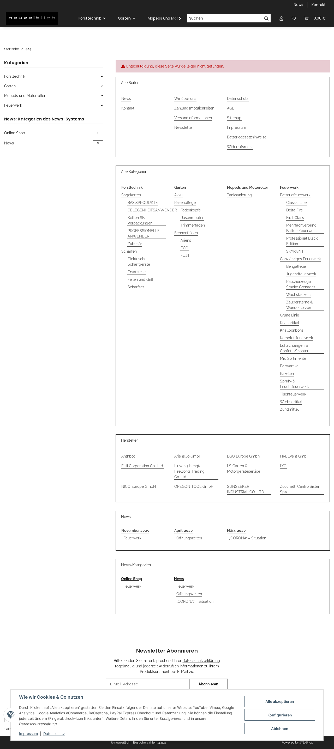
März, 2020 (236, 530)
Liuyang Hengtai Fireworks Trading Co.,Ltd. (189, 471)
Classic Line (296, 202)
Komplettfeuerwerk (296, 338)
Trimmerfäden (193, 225)
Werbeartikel (291, 402)
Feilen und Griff (140, 279)
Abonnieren (208, 684)
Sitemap (234, 118)
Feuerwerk (132, 538)
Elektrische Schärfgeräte (139, 261)
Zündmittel (289, 409)
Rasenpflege (185, 202)
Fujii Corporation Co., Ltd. (142, 466)
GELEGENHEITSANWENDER (152, 210)
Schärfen (129, 251)
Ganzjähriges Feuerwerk (300, 259)
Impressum (28, 733)
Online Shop (131, 579)
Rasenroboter (192, 218)
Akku (178, 195)
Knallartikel (289, 323)
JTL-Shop (306, 742)
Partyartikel (290, 366)
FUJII (185, 255)
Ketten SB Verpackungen (140, 220)
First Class (295, 218)
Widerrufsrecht (240, 147)
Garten (10, 86)
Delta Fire (294, 210)
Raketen (287, 374)
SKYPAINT (295, 251)
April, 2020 (183, 530)
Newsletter (183, 127)
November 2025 (135, 530)
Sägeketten (131, 195)
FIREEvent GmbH (294, 456)
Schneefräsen (186, 233)
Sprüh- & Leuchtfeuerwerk (294, 384)
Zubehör (135, 244)
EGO (184, 248)
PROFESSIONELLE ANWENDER (144, 233)
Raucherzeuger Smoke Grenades (300, 284)
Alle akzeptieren (279, 701)
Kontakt (319, 4)
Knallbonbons (291, 330)
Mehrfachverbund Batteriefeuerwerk (301, 228)
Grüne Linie (289, 315)
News (298, 4)
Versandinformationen (193, 118)
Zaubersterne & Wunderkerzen (299, 305)
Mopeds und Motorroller (24, 96)
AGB (230, 108)
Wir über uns (185, 98)
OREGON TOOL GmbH (193, 486)
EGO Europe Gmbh (243, 456)
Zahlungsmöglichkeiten (194, 108)
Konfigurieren (279, 715)
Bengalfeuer (296, 266)
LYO (283, 466)
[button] (281, 18)
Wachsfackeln (298, 295)
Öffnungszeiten (189, 538)
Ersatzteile (137, 272)
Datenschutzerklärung (201, 661)
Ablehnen (279, 728)
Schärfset (136, 287)
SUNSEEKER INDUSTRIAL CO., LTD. (246, 489)
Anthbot (128, 456)
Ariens (186, 240)
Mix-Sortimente (293, 358)
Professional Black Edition (302, 241)
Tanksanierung (239, 195)
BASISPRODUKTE (143, 202)
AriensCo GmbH (187, 456)
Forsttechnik (14, 76)
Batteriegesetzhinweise (246, 137)
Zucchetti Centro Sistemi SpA (301, 489)
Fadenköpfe (191, 210)
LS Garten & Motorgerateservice (243, 468)
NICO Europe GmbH (138, 486)
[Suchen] (266, 18)
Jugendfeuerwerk (301, 274)
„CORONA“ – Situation (247, 538)
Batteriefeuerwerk (295, 195)
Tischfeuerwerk (293, 394)
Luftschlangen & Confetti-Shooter (294, 348)
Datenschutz (54, 733)
